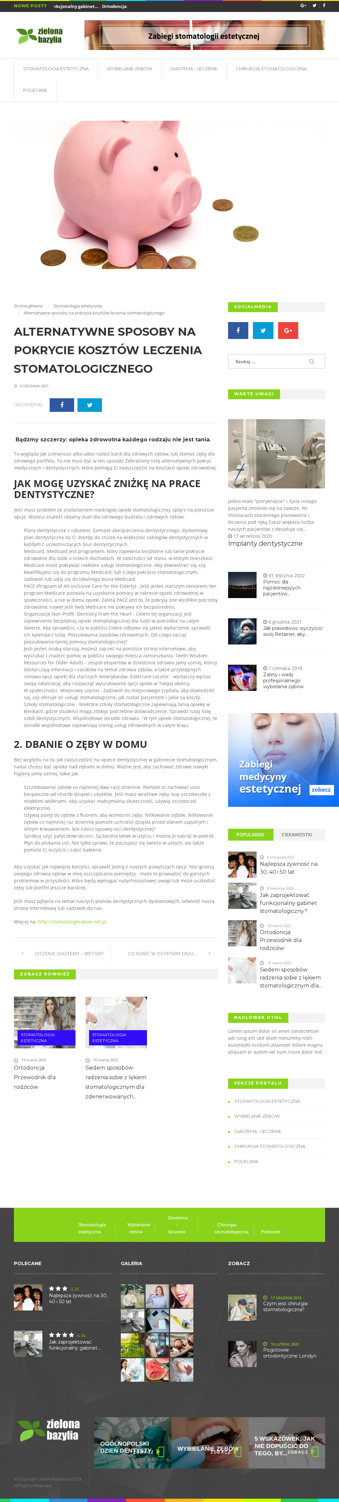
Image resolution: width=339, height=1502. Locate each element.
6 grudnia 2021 (34, 385)
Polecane (35, 90)
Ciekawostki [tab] (297, 834)
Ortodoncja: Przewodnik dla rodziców (35, 1077)
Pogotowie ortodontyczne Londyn (289, 1353)
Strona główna (28, 306)
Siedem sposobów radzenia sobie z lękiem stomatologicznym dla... (291, 978)
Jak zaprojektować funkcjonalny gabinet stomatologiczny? (288, 903)
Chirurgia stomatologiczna (271, 68)
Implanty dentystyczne (265, 543)
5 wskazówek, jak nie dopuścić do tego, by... (285, 1445)
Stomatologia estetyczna (56, 68)
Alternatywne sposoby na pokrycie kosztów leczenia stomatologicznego (108, 350)
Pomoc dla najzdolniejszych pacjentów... (282, 588)
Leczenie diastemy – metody (68, 953)
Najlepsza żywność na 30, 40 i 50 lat (288, 868)
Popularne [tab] (250, 834)
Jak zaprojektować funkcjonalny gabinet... (74, 1345)
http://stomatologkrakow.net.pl (72, 921)
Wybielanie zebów (129, 68)
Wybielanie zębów (208, 1448)
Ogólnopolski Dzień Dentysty (126, 1447)
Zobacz (143, 1452)
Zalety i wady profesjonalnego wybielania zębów (283, 681)
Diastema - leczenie (194, 68)
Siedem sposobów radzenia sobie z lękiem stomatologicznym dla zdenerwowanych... (115, 1082)
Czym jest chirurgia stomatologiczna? (285, 1306)
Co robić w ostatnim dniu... (163, 953)
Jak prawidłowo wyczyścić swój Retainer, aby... (293, 631)
